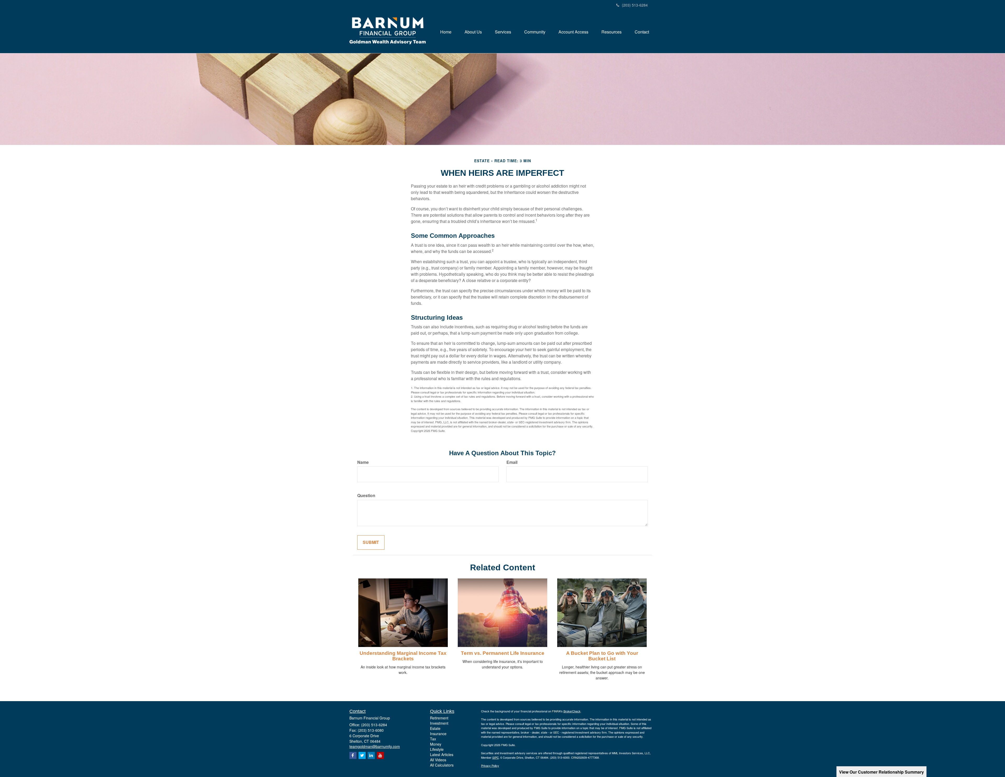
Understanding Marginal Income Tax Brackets (403, 655)
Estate (435, 728)
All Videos (438, 759)
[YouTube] (380, 755)
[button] (473, 32)
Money (435, 744)
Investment (439, 723)
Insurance (438, 733)
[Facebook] (352, 755)
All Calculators (442, 765)
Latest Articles (441, 754)
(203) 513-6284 (635, 5)
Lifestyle (437, 749)
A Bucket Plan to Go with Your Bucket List (602, 655)
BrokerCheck (571, 711)
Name (363, 462)
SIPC (495, 757)
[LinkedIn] (371, 755)
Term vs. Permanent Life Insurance (502, 653)
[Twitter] (362, 755)
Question (366, 495)
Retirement (439, 717)
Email (511, 462)
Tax (433, 738)
